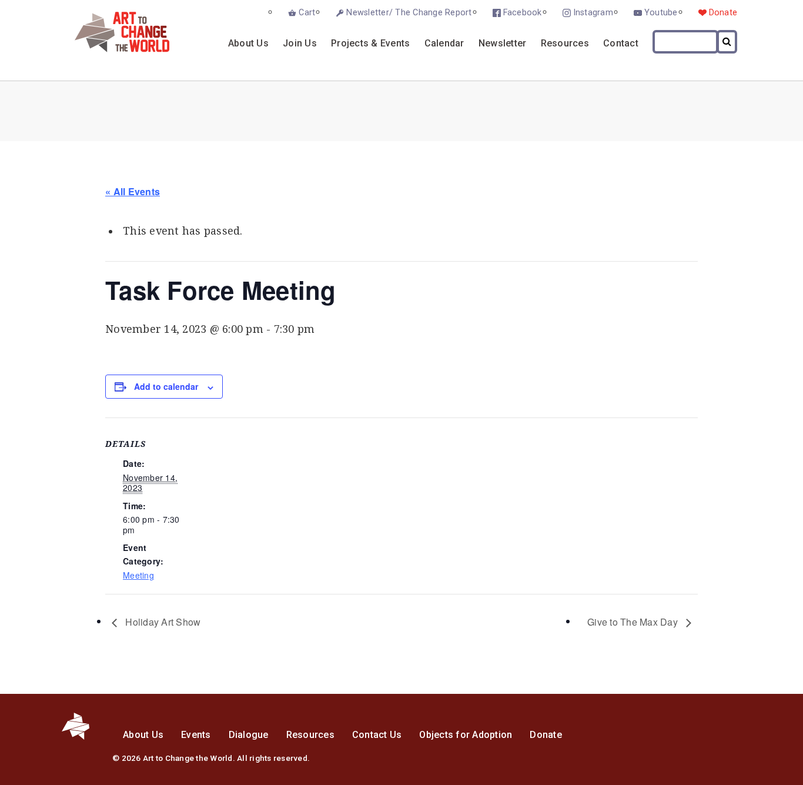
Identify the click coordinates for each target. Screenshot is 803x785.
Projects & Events (370, 43)
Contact (620, 43)
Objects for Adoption (465, 734)
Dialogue (249, 734)
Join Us (300, 43)
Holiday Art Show (161, 622)
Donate (723, 13)
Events (196, 734)
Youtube (661, 13)
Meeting (138, 575)
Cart (307, 13)
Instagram (593, 13)
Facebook (522, 13)
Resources (565, 43)
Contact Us (377, 734)
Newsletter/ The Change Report (408, 13)
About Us (248, 43)
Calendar (444, 43)
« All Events (132, 191)
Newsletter (503, 43)
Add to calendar (166, 386)
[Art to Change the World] (113, 49)
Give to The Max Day (633, 622)
